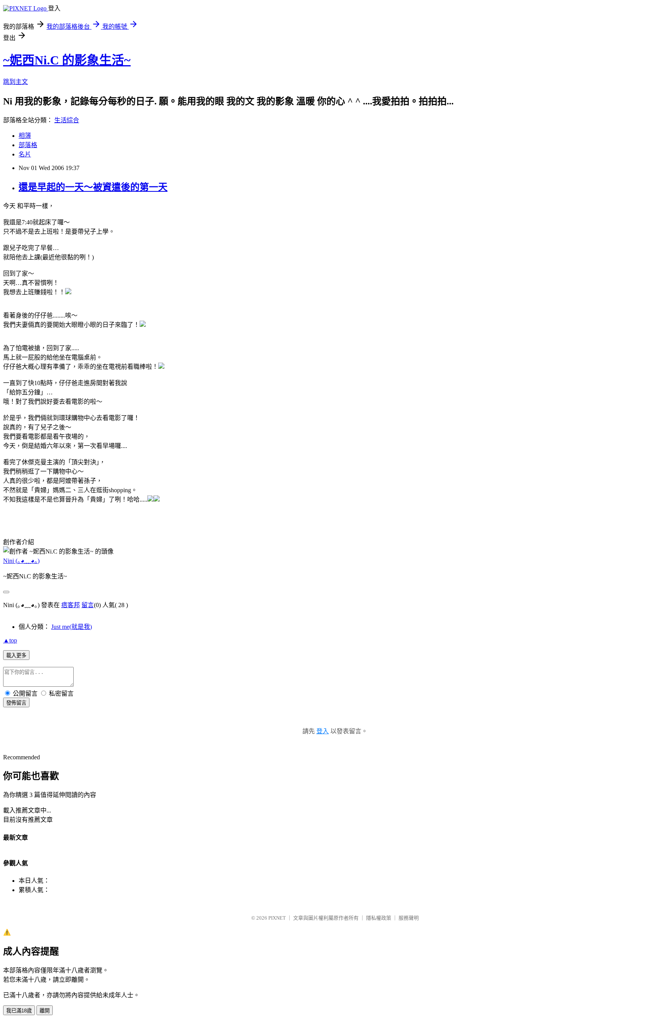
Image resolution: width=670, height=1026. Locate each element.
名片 (25, 154)
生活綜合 (66, 120)
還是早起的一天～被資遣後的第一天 (93, 187)
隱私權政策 (378, 918)
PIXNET (277, 918)
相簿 (25, 135)
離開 (45, 1011)
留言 (87, 605)
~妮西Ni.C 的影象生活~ (67, 60)
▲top (10, 640)
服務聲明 (409, 918)
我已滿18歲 (19, 1011)
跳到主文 (15, 81)
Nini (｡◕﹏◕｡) (21, 560)
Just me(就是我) (71, 626)
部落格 (28, 145)
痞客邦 (70, 605)
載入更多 (16, 655)
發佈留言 (16, 703)
